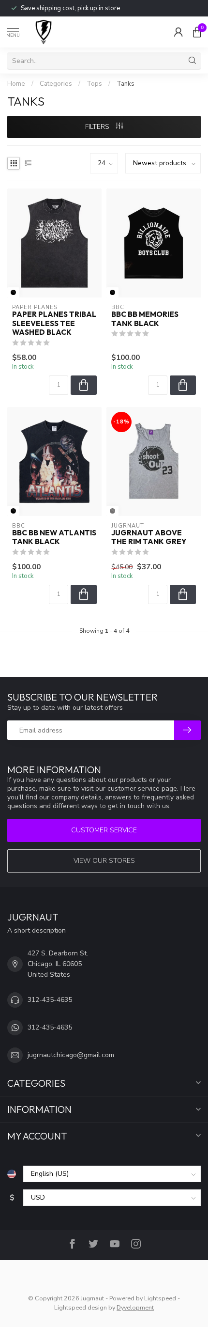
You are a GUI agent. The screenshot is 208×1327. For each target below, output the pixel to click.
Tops (94, 83)
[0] (197, 32)
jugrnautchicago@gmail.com (71, 1055)
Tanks (125, 83)
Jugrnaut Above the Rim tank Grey (148, 537)
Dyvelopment (135, 1307)
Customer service (104, 830)
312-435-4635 (50, 999)
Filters (98, 126)
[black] (13, 292)
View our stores (104, 860)
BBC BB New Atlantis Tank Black (54, 537)
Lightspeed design (80, 1307)
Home (16, 83)
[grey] (112, 511)
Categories (56, 83)
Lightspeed (160, 1298)
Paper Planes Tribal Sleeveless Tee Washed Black (54, 323)
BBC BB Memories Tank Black (144, 319)
